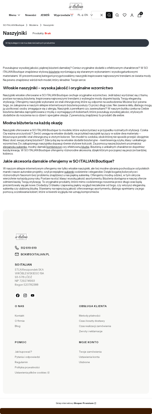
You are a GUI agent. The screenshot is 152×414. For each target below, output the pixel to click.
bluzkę (85, 147)
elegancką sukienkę (15, 147)
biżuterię (54, 71)
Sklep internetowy (75, 403)
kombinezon (54, 147)
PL (79, 15)
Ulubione (84, 362)
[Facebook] (18, 296)
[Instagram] (25, 296)
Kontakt (19, 315)
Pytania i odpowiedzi (27, 357)
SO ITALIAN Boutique (13, 25)
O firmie (20, 320)
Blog (17, 326)
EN (86, 15)
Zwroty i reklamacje (91, 331)
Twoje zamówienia (90, 351)
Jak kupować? (23, 351)
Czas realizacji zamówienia (95, 326)
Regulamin (21, 362)
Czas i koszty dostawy (92, 320)
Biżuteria (33, 25)
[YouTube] (33, 296)
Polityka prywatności (27, 367)
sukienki (69, 172)
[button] (109, 15)
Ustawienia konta (89, 357)
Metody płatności (89, 315)
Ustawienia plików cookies (31, 372)
